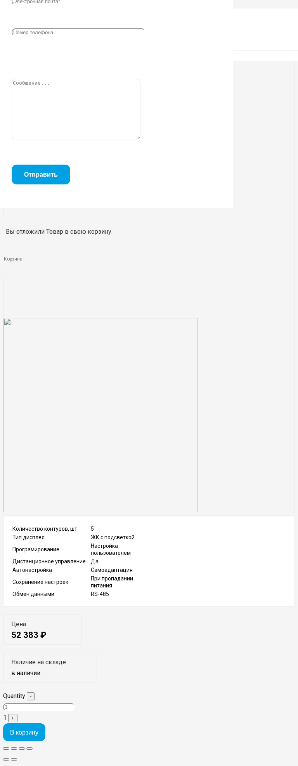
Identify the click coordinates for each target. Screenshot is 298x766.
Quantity (14, 696)
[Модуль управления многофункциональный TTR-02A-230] (100, 510)
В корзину (24, 732)
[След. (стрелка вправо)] (14, 759)
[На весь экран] (22, 748)
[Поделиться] (14, 748)
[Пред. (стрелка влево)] (6, 759)
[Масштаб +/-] (29, 748)
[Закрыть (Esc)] (6, 748)
